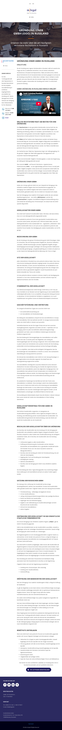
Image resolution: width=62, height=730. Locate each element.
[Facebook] (5, 685)
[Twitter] (9, 685)
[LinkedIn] (13, 685)
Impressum (31, 724)
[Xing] (17, 685)
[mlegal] (31, 11)
